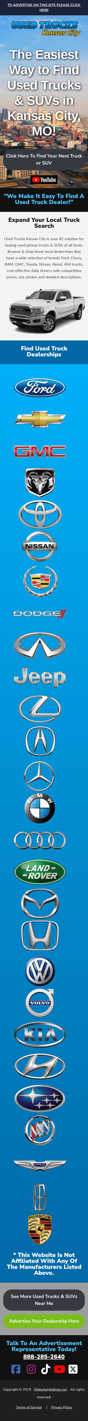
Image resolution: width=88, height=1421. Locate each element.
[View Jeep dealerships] (40, 677)
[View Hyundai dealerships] (40, 1066)
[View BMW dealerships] (40, 808)
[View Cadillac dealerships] (40, 582)
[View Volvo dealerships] (40, 1003)
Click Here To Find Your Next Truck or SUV (44, 159)
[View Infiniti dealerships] (40, 645)
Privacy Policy (61, 1407)
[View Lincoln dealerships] (40, 1197)
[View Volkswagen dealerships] (40, 971)
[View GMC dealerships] (40, 451)
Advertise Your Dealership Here (44, 1321)
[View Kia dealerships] (40, 1035)
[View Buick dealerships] (40, 1130)
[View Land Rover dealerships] (40, 872)
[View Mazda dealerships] (40, 904)
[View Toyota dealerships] (40, 514)
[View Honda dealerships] (40, 936)
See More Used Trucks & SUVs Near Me (44, 1300)
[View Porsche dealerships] (40, 1229)
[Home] (44, 26)
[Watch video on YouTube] (44, 180)
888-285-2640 (44, 1357)
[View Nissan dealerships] (40, 546)
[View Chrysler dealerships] (40, 1166)
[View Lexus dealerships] (40, 709)
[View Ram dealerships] (40, 483)
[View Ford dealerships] (40, 387)
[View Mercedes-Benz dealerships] (40, 776)
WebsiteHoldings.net (50, 1389)
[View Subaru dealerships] (40, 1098)
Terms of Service (29, 1407)
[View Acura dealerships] (40, 741)
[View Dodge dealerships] (40, 613)
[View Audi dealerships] (40, 840)
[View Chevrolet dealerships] (40, 419)
